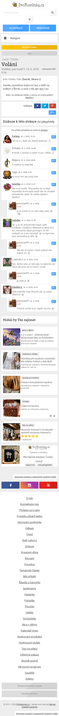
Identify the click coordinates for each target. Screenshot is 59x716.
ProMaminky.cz (23, 704)
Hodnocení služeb (29, 642)
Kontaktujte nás (29, 504)
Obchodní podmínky (29, 522)
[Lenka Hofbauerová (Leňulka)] (7, 223)
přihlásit (44, 130)
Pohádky (29, 600)
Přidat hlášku (30, 47)
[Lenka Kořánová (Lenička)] (7, 187)
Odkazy (29, 528)
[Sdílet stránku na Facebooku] (37, 105)
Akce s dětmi (29, 624)
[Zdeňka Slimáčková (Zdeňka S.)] (7, 290)
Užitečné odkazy (29, 654)
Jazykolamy (29, 588)
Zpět (29, 53)
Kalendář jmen (29, 630)
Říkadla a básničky (29, 582)
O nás (29, 498)
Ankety (29, 679)
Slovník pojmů (29, 660)
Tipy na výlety (29, 648)
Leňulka (16, 220)
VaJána (16, 136)
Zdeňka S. (17, 287)
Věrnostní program (29, 666)
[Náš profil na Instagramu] (29, 485)
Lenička (16, 183)
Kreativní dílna (29, 552)
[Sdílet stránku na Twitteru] (45, 105)
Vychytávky (29, 618)
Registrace (16, 27)
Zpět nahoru (29, 540)
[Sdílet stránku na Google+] (52, 105)
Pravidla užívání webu (29, 516)
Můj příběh (29, 576)
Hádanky (29, 594)
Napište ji (29, 97)
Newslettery (29, 693)
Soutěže (29, 672)
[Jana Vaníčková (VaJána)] (7, 139)
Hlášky (14, 59)
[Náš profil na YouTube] (48, 485)
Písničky (29, 606)
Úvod (5, 59)
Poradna (29, 564)
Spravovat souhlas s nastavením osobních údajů (37, 713)
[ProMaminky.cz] (29, 5)
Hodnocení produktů (29, 636)
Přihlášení (43, 27)
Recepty (29, 558)
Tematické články (29, 570)
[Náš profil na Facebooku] (11, 485)
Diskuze (29, 546)
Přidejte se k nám (29, 510)
